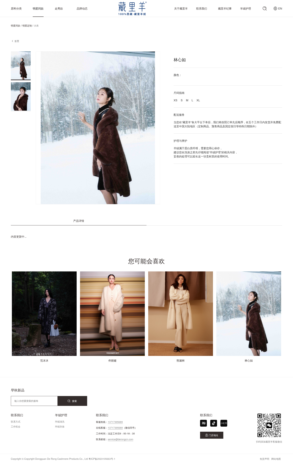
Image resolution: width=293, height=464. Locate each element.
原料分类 (16, 8)
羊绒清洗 (59, 421)
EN (280, 8)
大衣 (36, 25)
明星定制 (27, 25)
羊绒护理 (245, 8)
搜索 (72, 401)
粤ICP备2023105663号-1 (102, 458)
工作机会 (15, 426)
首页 (16, 41)
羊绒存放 (59, 426)
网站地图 (276, 458)
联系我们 (201, 8)
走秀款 (59, 8)
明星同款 (38, 8)
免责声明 (264, 458)
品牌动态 (82, 8)
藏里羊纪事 (225, 8)
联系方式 (15, 421)
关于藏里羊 (181, 8)
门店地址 (211, 435)
